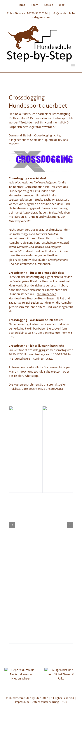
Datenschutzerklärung (45, 702)
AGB (64, 702)
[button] (12, 525)
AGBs (58, 389)
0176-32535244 (38, 13)
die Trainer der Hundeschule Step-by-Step (32, 296)
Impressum (22, 702)
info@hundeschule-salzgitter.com (40, 371)
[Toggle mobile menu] (73, 65)
